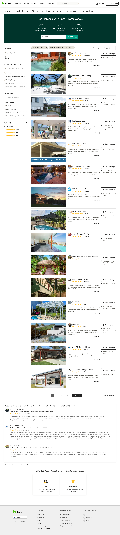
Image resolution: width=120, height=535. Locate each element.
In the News (40, 517)
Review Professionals (66, 523)
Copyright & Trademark (43, 529)
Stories (41, 3)
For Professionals (65, 520)
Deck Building (10, 102)
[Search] (59, 3)
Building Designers (11, 80)
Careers (39, 520)
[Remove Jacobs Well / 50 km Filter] (46, 47)
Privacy (44, 526)
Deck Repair (10, 106)
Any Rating (9, 126)
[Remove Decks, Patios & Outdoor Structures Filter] (73, 47)
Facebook (89, 517)
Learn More (26, 465)
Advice (50, 3)
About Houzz (40, 514)
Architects (9, 73)
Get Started (72, 37)
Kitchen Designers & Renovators (15, 86)
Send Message (110, 54)
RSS (87, 520)
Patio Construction (11, 109)
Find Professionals (29, 3)
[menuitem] (18, 3)
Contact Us (40, 523)
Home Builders (10, 83)
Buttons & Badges (65, 514)
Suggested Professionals (67, 526)
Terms (38, 526)
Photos (17, 3)
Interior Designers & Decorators (15, 76)
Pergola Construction (12, 112)
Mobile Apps (63, 517)
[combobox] (68, 3)
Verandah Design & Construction (16, 116)
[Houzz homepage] (7, 3)
